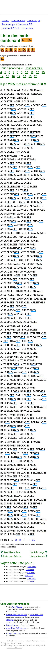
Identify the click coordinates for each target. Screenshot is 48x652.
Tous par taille (34, 67)
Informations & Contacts (14, 648)
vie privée (19, 643)
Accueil (5, 20)
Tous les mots (18, 20)
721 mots (30, 581)
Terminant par (8, 24)
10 (26, 72)
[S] (28, 51)
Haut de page (37, 552)
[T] (33, 51)
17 (18, 76)
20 (35, 76)
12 (37, 72)
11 (32, 72)
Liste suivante (38, 556)
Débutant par (33, 20)
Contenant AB (25, 24)
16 (13, 76)
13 (43, 72)
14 (1, 76)
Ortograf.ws (11, 625)
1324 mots (30, 570)
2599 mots (31, 578)
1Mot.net (9, 620)
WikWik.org (17, 607)
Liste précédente (12, 556)
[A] (2, 51)
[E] (11, 51)
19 (30, 76)
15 (7, 76)
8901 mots (32, 567)
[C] (7, 51)
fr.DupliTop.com (13, 633)
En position (27, 28)
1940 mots (29, 575)
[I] (15, 51)
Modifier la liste (12, 552)
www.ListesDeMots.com (16, 628)
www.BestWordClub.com (16, 614)
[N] (20, 51)
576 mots (31, 572)
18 (24, 76)
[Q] (24, 51)
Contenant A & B (10, 28)
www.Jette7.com (36, 614)
